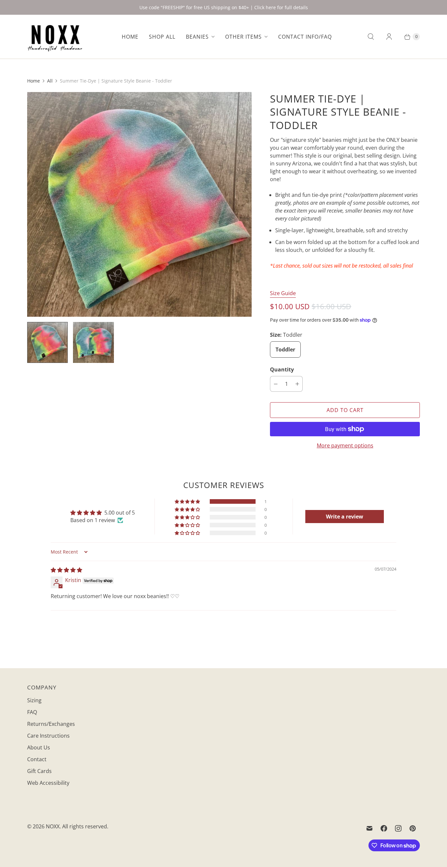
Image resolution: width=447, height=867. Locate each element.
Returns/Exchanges (51, 723)
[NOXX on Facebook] (384, 828)
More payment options (345, 445)
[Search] (371, 37)
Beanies (197, 36)
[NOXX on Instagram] (398, 828)
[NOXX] (55, 36)
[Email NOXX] (369, 828)
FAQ (32, 712)
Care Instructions (48, 735)
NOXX (53, 826)
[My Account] (389, 37)
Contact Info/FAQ (305, 36)
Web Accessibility (48, 782)
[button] (188, 501)
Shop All (162, 36)
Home (130, 36)
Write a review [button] (344, 516)
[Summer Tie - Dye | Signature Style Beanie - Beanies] (139, 204)
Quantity (282, 369)
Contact (36, 759)
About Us (38, 747)
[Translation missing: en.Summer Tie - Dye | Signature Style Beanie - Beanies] (47, 342)
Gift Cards (39, 771)
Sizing (34, 700)
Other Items (243, 36)
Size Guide (283, 293)
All (50, 81)
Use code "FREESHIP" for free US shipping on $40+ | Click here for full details (223, 7)
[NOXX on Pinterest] (412, 828)
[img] (66, 570)
